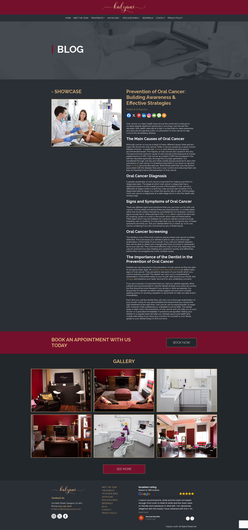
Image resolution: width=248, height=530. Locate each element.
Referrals (147, 18)
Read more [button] (143, 512)
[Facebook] (129, 115)
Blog (104, 506)
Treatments (97, 18)
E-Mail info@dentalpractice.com (66, 509)
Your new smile (110, 493)
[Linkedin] (144, 115)
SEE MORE (124, 469)
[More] (164, 115)
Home (68, 18)
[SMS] (159, 115)
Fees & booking (130, 18)
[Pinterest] (139, 115)
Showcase (113, 18)
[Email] (154, 115)
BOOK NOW (181, 342)
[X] (134, 115)
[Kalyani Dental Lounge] (124, 7)
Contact (160, 18)
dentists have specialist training (166, 269)
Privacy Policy (175, 18)
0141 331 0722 (65, 506)
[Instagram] (149, 115)
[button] (192, 518)
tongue (129, 279)
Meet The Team (80, 18)
